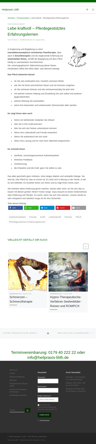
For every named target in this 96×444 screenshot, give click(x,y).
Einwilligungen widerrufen (18, 395)
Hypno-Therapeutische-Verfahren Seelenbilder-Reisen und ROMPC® (65, 301)
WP (17, 440)
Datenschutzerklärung (17, 377)
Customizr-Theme (39, 440)
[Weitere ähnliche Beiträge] (85, 246)
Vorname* (41, 377)
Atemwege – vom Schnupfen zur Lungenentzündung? (75, 378)
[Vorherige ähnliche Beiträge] (80, 246)
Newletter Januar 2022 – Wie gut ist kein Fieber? (75, 384)
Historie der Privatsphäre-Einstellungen (18, 391)
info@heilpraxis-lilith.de (48, 357)
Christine (14, 40)
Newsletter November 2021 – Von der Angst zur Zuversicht (75, 390)
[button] (15, 208)
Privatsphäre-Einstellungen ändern (19, 385)
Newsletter (13, 380)
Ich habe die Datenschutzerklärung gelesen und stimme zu (47, 407)
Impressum (13, 370)
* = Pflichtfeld (43, 420)
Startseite (11, 18)
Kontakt (12, 373)
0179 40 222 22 (62, 352)
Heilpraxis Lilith (20, 436)
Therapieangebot (23, 18)
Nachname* (42, 386)
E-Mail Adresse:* (45, 396)
